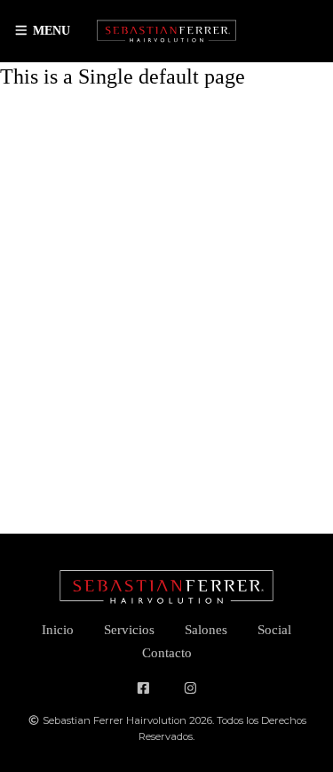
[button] (41, 31)
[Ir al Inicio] (167, 31)
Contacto (167, 653)
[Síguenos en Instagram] (190, 688)
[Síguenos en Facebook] (143, 688)
